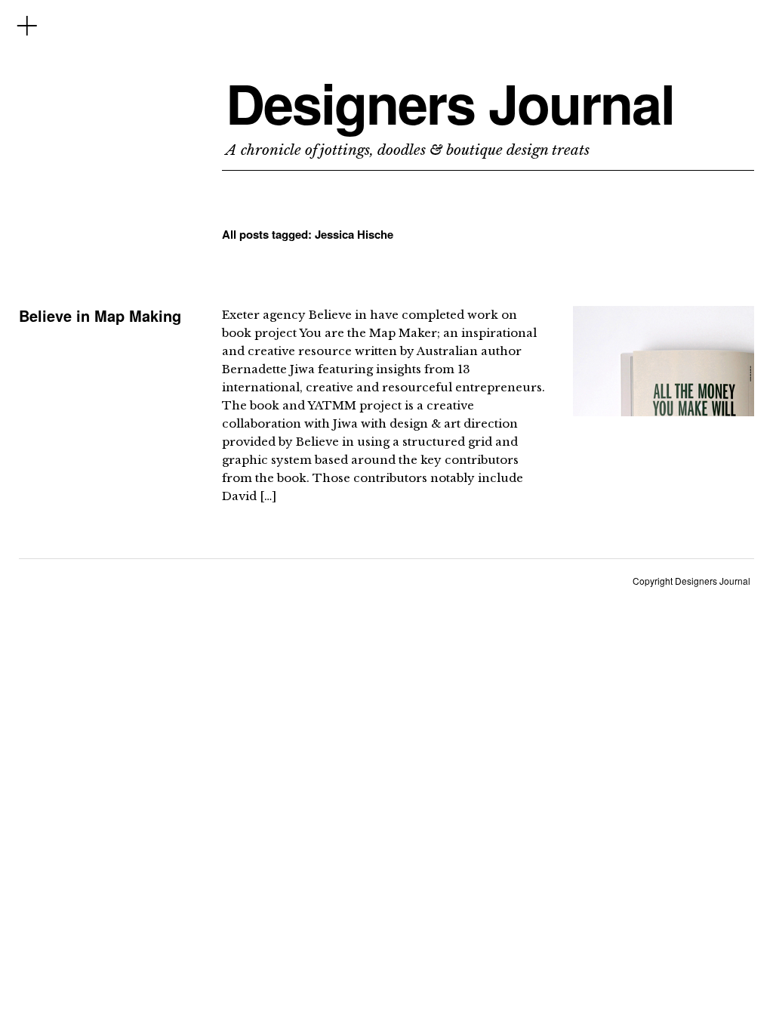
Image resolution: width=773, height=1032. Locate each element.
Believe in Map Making (100, 315)
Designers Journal (450, 103)
